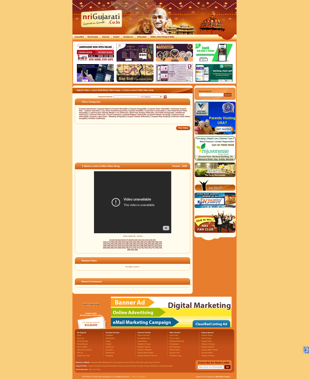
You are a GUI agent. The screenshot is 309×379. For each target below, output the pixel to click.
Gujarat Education (166, 366)
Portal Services (82, 341)
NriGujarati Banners (176, 341)
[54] (127, 246)
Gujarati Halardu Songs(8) (159, 114)
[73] (138, 248)
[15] (154, 240)
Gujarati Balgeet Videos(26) (135, 114)
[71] (130, 248)
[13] (146, 240)
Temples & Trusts (144, 344)
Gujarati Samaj (206, 335)
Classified (79, 37)
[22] (127, 242)
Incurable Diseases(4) (165, 113)
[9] (132, 240)
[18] (112, 242)
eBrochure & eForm (84, 350)
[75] (145, 248)
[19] (115, 242)
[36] (119, 244)
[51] (115, 246)
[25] (138, 242)
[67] (115, 248)
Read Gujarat (206, 338)
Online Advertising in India (162, 37)
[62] (156, 246)
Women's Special (144, 347)
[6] (124, 240)
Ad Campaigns (174, 347)
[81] (132, 250)
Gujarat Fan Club (83, 355)
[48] (104, 246)
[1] (110, 240)
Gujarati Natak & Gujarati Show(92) (113, 109)
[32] (104, 244)
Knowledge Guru (144, 338)
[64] (104, 248)
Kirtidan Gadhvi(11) (97, 118)
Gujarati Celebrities (145, 350)
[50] (112, 246)
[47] (160, 244)
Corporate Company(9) (155, 111)
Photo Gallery (82, 347)
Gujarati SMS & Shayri (209, 350)
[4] (119, 240)
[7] (127, 240)
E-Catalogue (174, 344)
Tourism (105, 37)
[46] (156, 244)
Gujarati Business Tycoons (147, 355)
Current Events (82, 369)
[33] (108, 244)
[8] (130, 240)
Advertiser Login (175, 355)
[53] (123, 246)
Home (79, 335)
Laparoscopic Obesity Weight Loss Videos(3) (109, 113)
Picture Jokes (174, 338)
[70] (127, 248)
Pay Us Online (154, 362)
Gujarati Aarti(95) (135, 111)
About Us (80, 338)
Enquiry (119, 362)
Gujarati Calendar (207, 347)
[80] (129, 250)
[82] (136, 250)
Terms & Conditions (138, 377)
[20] (119, 242)
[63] (160, 246)
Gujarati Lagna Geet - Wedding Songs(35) (108, 116)
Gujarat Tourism (137, 366)
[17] (108, 242)
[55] (130, 246)
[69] (123, 248)
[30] (156, 242)
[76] (149, 248)
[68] (119, 248)
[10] (135, 240)
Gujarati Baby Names (145, 353)
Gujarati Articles (207, 353)
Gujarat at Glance (208, 355)
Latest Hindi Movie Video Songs (105, 90)
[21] (123, 242)
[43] (145, 244)
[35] (115, 244)
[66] (112, 248)
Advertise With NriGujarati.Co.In (102, 362)
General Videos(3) (98, 114)
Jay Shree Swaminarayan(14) (114, 111)
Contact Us (127, 362)
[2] (113, 240)
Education (141, 37)
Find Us (80, 353)
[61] (152, 246)
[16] (104, 242)
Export (116, 37)
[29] (152, 242)
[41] (138, 244)
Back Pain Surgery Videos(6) (142, 113)
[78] (156, 248)
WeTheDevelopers (223, 377)
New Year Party (94, 369)
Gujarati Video (82, 90)
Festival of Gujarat (208, 344)
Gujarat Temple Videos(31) (138, 116)
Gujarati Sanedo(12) (87, 109)
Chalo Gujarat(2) (114, 114)
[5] (121, 240)
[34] (112, 244)
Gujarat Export (124, 366)
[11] (139, 240)
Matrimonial (110, 353)
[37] (123, 244)
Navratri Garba (174, 350)
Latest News (142, 341)
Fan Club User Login (140, 362)
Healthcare (128, 37)
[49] (108, 246)
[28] (149, 242)
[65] (108, 248)
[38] (127, 244)
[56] (134, 246)
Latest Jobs (173, 335)
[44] (149, 244)
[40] (134, 244)
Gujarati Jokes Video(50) (158, 109)
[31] (160, 242)
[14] (150, 240)
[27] (145, 242)
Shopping (109, 355)
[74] (141, 248)
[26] (141, 242)
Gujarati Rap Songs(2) (161, 116)
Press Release (82, 344)
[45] (152, 244)
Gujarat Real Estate (110, 366)
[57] (138, 246)
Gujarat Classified (94, 366)
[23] (130, 242)
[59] (145, 246)
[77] (152, 248)
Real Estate (93, 37)
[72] (134, 248)
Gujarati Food (174, 353)
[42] (141, 244)
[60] (149, 246)
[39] (130, 244)
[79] (160, 248)
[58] (141, 246)
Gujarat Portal (81, 366)
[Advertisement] (133, 152)
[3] (116, 240)
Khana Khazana (144, 335)
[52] (119, 246)
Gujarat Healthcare (151, 366)
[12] (143, 240)
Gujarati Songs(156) (138, 109)
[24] (134, 242)
